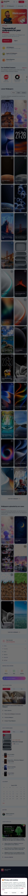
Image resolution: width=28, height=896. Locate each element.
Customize (14, 892)
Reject (22, 892)
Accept (5, 892)
